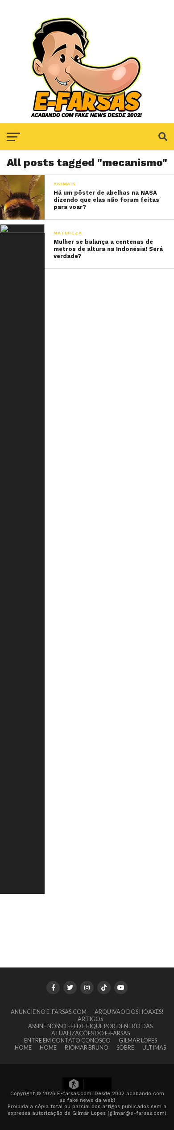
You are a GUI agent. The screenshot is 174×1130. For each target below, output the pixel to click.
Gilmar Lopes (138, 1040)
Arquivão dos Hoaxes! (129, 1011)
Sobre (125, 1047)
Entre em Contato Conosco (67, 1040)
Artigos (90, 1018)
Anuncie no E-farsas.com (49, 1011)
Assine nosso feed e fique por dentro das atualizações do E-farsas (90, 1029)
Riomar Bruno (86, 1047)
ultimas (154, 1047)
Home (23, 1047)
